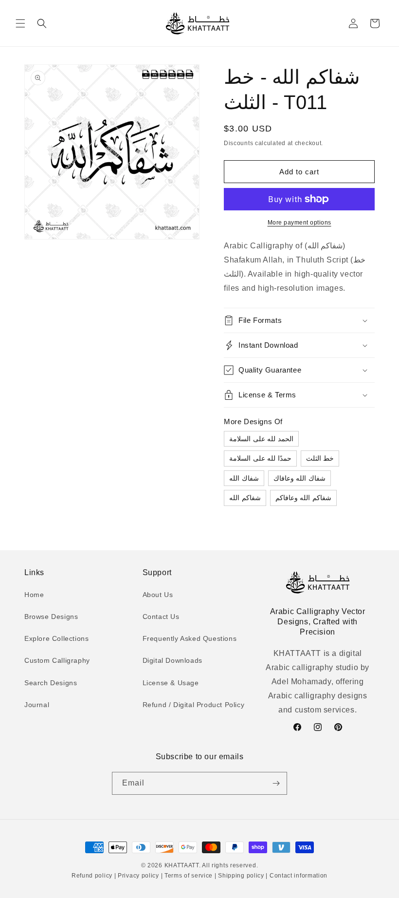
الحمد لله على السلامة (261, 439)
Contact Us (161, 616)
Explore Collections (56, 638)
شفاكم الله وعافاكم (303, 498)
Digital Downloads (172, 660)
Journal (36, 705)
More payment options (299, 222)
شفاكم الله (245, 498)
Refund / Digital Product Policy (194, 705)
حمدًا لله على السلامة (260, 458)
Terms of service (189, 875)
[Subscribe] (276, 783)
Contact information (297, 875)
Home (34, 595)
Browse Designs (51, 616)
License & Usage (171, 683)
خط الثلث (320, 458)
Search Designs (50, 683)
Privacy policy (138, 875)
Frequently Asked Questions (190, 638)
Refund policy (93, 875)
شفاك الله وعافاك (299, 478)
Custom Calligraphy (57, 660)
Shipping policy (241, 875)
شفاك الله (244, 478)
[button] (20, 23)
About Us (158, 595)
